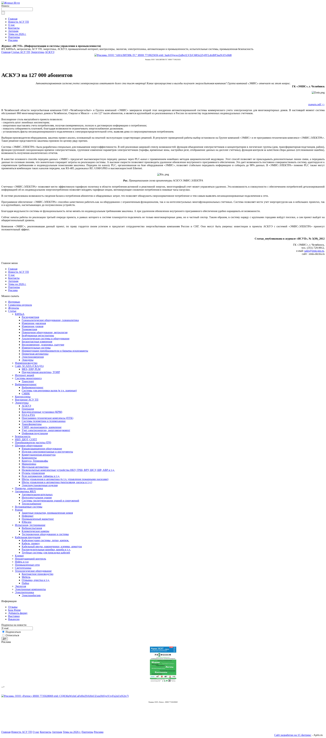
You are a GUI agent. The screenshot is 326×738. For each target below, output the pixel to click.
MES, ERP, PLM (31, 369)
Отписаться (12, 635)
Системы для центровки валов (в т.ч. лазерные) (49, 390)
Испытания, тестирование (30, 525)
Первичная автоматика (35, 353)
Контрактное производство (37, 574)
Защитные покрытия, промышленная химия (47, 512)
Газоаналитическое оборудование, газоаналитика (50, 320)
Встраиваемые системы (28, 506)
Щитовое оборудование (28, 445)
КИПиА (19, 314)
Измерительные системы (36, 347)
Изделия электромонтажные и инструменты (47, 451)
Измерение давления (34, 323)
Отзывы (12, 606)
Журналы (13, 307)
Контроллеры (23, 396)
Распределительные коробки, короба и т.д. (46, 549)
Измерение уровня (32, 326)
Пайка (25, 583)
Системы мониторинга (28, 378)
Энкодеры (27, 359)
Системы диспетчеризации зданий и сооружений (50, 500)
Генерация (28, 408)
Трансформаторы (32, 424)
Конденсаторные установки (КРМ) (42, 411)
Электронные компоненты (30, 589)
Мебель (26, 577)
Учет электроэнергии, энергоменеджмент (46, 430)
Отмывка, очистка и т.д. (36, 580)
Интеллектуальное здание (37, 497)
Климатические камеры (35, 531)
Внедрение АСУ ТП (26, 399)
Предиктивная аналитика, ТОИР (41, 372)
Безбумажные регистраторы (38, 335)
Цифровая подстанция (35, 433)
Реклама (13, 290)
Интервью (14, 301)
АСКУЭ (49, 52)
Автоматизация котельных (37, 494)
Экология (20, 586)
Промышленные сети (27, 564)
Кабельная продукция (27, 537)
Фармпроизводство (26, 363)
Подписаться (13, 631)
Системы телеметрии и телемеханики (44, 421)
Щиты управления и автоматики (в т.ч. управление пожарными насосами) (65, 479)
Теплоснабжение (31, 503)
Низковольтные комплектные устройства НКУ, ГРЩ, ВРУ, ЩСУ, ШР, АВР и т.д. (68, 470)
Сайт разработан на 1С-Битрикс (292, 735)
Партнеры (14, 287)
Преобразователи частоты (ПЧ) (33, 442)
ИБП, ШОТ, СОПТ (26, 439)
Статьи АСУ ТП (20, 52)
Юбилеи (26, 522)
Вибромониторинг (26, 384)
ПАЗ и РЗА (28, 415)
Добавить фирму (18, 613)
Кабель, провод (31, 543)
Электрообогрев (31, 595)
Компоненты (29, 457)
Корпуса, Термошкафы (35, 460)
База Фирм (14, 610)
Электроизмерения (33, 356)
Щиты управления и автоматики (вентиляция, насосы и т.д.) (57, 482)
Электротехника (24, 592)
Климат (19, 555)
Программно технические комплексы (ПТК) (47, 418)
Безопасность (22, 436)
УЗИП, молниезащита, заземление (41, 427)
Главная (6, 52)
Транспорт (28, 381)
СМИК (26, 393)
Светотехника (23, 567)
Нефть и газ (22, 561)
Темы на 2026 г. (17, 284)
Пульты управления (33, 473)
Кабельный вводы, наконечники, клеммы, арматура (52, 546)
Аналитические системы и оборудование (45, 338)
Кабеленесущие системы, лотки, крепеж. (45, 540)
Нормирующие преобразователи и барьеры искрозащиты (55, 350)
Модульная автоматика (35, 466)
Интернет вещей (24, 375)
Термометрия (29, 329)
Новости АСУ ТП (18, 271)
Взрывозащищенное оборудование (42, 448)
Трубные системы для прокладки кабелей (46, 552)
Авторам (13, 281)
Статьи (12, 311)
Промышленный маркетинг (38, 518)
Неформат (27, 515)
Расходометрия (30, 317)
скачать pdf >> (316, 104)
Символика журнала (20, 304)
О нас (11, 275)
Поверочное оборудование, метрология (44, 332)
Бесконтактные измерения (37, 341)
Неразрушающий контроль (30, 558)
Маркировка (29, 463)
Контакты (14, 278)
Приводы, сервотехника (29, 488)
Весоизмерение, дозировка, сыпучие (43, 344)
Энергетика (37, 52)
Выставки (14, 616)
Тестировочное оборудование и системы (45, 534)
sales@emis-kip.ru (314, 250)
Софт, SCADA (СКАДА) (29, 366)
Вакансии (14, 619)
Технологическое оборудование (33, 570)
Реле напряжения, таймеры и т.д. (41, 476)
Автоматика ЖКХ (25, 491)
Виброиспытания (32, 528)
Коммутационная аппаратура (39, 454)
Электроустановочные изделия (40, 485)
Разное (19, 509)
